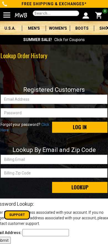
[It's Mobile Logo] (18, 15)
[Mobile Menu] (7, 13)
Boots (82, 28)
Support (17, 215)
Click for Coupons (54, 39)
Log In (80, 127)
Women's (58, 28)
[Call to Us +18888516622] (4, 4)
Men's (34, 28)
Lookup (79, 187)
